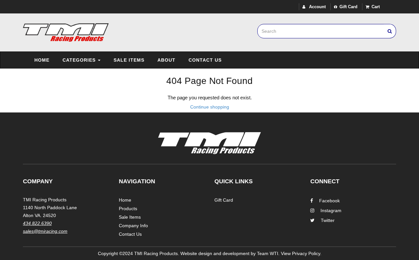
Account (317, 6)
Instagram (330, 210)
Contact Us (205, 60)
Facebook (329, 200)
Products (128, 208)
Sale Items (129, 60)
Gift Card (348, 6)
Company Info (133, 225)
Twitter (328, 220)
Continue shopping (209, 107)
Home (41, 60)
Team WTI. (268, 253)
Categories (80, 60)
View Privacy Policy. (301, 253)
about (166, 60)
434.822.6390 (37, 223)
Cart (376, 6)
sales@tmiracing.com (45, 231)
